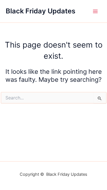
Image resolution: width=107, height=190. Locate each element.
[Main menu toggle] (95, 11)
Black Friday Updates (40, 11)
